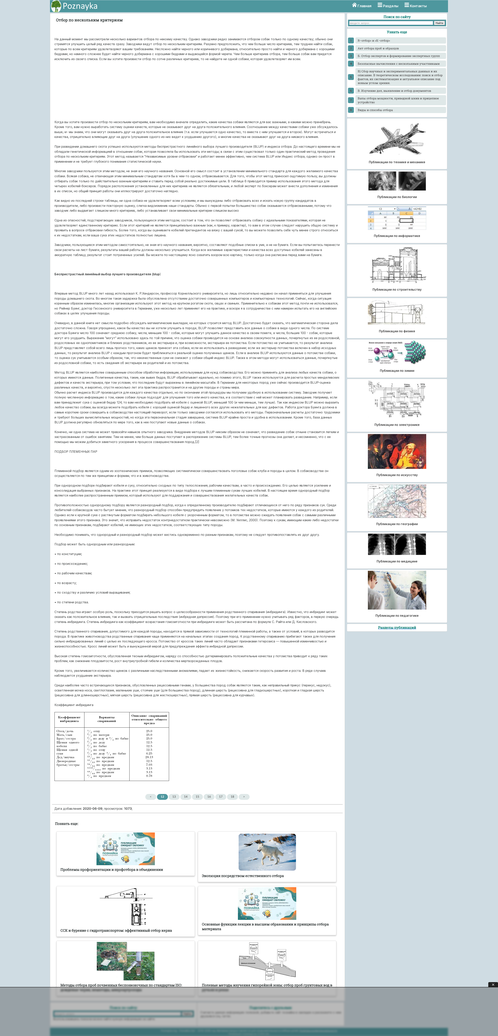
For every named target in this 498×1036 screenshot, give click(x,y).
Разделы (390, 6)
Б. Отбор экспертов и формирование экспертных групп (399, 56)
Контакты (418, 6)
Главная (364, 6)
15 (197, 796)
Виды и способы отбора (375, 110)
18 (232, 796)
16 (209, 796)
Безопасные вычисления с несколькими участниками (399, 64)
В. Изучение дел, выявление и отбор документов (394, 91)
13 (174, 796)
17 (221, 796)
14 (186, 796)
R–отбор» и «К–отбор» (374, 40)
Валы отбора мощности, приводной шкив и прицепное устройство (398, 100)
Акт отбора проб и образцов (378, 48)
